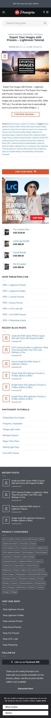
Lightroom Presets (9, 561)
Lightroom (27, 34)
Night (23, 570)
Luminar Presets (32, 566)
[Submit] (45, 23)
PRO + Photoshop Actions (14, 320)
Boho (42, 539)
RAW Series (21, 588)
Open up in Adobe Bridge (11, 151)
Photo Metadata (27, 151)
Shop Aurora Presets (12, 627)
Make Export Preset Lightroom (35, 149)
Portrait (40, 579)
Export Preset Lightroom (20, 129)
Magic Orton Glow (11, 441)
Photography (21, 574)
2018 (11, 539)
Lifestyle (17, 557)
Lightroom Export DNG (24, 135)
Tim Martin (37, 47)
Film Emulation (27, 552)
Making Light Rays (11, 447)
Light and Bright (28, 557)
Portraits (6, 583)
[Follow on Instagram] (47, 12)
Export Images (14, 34)
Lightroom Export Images (22, 138)
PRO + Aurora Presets (13, 303)
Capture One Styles (10, 544)
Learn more (41, 701)
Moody (16, 570)
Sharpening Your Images (14, 417)
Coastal (33, 544)
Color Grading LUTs (10, 548)
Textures (40, 588)
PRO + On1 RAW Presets (14, 314)
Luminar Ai (7, 566)
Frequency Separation (12, 423)
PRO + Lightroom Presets (14, 285)
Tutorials (38, 34)
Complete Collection (27, 548)
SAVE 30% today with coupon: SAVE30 (25, 3)
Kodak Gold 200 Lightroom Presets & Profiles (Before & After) (28, 374)
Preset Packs (40, 583)
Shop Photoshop (10, 645)
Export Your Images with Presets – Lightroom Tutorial (25, 39)
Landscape (7, 557)
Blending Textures (10, 435)
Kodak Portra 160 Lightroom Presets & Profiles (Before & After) (29, 386)
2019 (17, 539)
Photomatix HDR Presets (37, 574)
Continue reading (25, 114)
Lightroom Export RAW (27, 141)
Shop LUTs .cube (10, 639)
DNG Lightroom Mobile (11, 552)
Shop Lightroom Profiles (13, 615)
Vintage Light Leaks (11, 429)
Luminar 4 (38, 561)
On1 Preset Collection (36, 570)
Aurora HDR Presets (29, 539)
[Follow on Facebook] (44, 12)
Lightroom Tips (34, 146)
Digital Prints (42, 548)
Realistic (31, 588)
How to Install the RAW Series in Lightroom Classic (26, 362)
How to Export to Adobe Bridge (19, 132)
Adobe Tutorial (20, 127)
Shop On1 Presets (11, 633)
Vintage (6, 592)
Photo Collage (8, 574)
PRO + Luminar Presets (13, 297)
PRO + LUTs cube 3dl (12, 308)
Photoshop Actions (10, 579)
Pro (4, 588)
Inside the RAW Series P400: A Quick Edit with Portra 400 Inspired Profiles (28, 337)
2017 (5, 539)
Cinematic (23, 544)
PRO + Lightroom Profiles (14, 291)
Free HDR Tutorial (11, 453)
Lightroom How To (21, 146)
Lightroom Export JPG (40, 138)
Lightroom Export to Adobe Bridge (23, 143)
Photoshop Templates (27, 579)
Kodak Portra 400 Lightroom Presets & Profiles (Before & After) (29, 397)
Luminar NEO (18, 566)
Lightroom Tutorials (15, 149)
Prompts (11, 588)
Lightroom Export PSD (10, 141)
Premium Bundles (26, 583)
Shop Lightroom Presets (13, 609)
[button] (3, 12)
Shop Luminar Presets (13, 621)
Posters (14, 583)
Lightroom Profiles (25, 561)
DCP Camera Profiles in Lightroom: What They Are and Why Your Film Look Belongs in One (30, 349)
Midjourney (7, 570)
